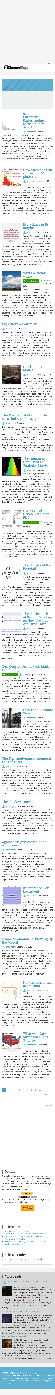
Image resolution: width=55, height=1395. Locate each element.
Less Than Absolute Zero (38, 711)
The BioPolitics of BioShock (14, 1336)
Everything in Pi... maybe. (36, 226)
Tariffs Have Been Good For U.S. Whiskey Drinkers (25, 1234)
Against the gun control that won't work (24, 843)
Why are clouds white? (35, 274)
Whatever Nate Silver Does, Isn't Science (35, 1037)
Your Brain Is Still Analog (15, 1239)
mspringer (31, 131)
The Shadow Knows (17, 802)
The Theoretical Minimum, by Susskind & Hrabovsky (25, 417)
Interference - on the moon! (36, 889)
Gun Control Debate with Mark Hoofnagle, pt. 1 (25, 668)
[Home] (16, 68)
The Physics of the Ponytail (37, 567)
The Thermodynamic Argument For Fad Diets (26, 760)
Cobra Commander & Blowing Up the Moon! (27, 940)
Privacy (42, 1373)
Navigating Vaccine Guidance (16, 1231)
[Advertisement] (27, 32)
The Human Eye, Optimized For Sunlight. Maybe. (36, 462)
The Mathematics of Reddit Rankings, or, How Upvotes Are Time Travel (38, 619)
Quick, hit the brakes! (33, 368)
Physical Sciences (31, 281)
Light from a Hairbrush (19, 324)
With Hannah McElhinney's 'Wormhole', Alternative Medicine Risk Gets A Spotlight (25, 1242)
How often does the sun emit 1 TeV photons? (38, 173)
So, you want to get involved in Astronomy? (21, 1311)
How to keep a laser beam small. (38, 984)
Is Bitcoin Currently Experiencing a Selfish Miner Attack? (35, 120)
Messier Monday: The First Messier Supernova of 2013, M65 (26, 1282)
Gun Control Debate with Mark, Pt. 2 (37, 514)
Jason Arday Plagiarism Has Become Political (23, 1259)
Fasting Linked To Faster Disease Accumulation (24, 1236)
